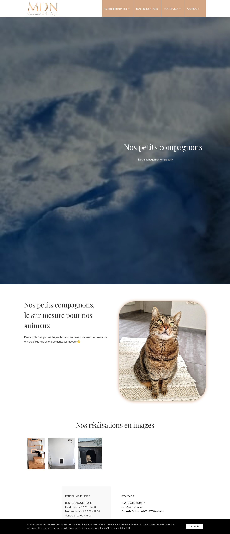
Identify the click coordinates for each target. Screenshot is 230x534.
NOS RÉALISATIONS (147, 8)
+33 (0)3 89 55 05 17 (133, 503)
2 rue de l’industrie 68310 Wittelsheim (143, 511)
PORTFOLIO (171, 8)
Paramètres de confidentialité (115, 528)
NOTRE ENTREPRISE (115, 8)
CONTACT (193, 8)
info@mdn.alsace (132, 507)
